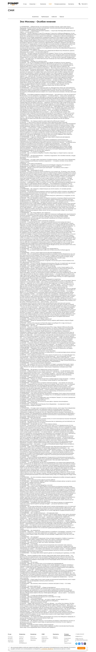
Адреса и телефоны (55, 637)
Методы (21, 638)
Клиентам (32, 4)
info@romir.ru (78, 636)
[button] (79, 4)
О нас (25, 4)
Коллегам (43, 4)
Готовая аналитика (59, 4)
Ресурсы (21, 640)
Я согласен (81, 648)
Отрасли (21, 637)
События (44, 640)
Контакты (71, 4)
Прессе (44, 641)
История (10, 638)
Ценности (10, 640)
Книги (65, 641)
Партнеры (10, 641)
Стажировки (33, 638)
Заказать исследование (23, 642)
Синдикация (67, 638)
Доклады (66, 639)
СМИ (50, 4)
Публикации (45, 638)
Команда (10, 637)
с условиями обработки (47, 648)
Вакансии (32, 637)
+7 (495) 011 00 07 (79, 634)
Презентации (67, 643)
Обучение (33, 640)
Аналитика (44, 637)
